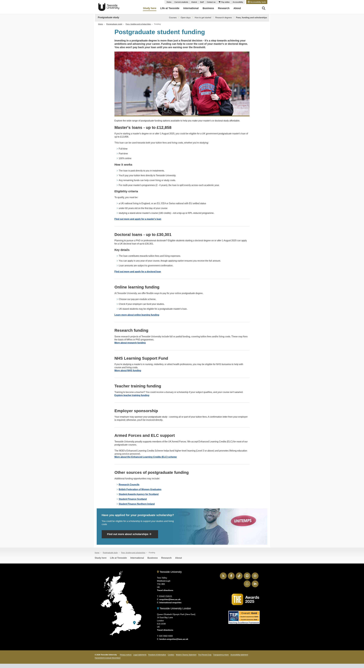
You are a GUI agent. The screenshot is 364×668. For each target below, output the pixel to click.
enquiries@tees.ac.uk (169, 599)
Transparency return (221, 655)
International (137, 558)
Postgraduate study (108, 17)
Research (166, 558)
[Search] (263, 9)
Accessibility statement (239, 655)
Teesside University (108, 7)
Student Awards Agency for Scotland (139, 494)
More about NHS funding (127, 370)
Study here (100, 558)
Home (169, 2)
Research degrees (223, 17)
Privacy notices (126, 655)
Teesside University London (175, 608)
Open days (186, 17)
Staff (202, 2)
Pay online (225, 2)
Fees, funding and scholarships (251, 17)
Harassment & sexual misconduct (107, 658)
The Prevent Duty (204, 655)
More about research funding (130, 343)
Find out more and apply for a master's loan (137, 219)
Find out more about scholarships (128, 534)
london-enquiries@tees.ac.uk (173, 639)
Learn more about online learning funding (136, 315)
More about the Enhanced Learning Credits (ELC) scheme (145, 457)
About (178, 558)
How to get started (203, 17)
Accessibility (238, 2)
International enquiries (170, 602)
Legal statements (139, 655)
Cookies (171, 655)
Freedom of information (157, 655)
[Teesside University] (127, 602)
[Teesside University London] (134, 623)
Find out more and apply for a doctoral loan (137, 271)
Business (152, 558)
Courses (173, 17)
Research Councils (129, 484)
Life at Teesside (118, 558)
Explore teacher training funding (131, 395)
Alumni (194, 2)
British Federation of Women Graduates (140, 489)
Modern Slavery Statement (186, 655)
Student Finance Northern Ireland (137, 504)
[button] (256, 2)
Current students (181, 2)
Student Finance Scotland (133, 499)
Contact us (211, 2)
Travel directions (165, 590)
